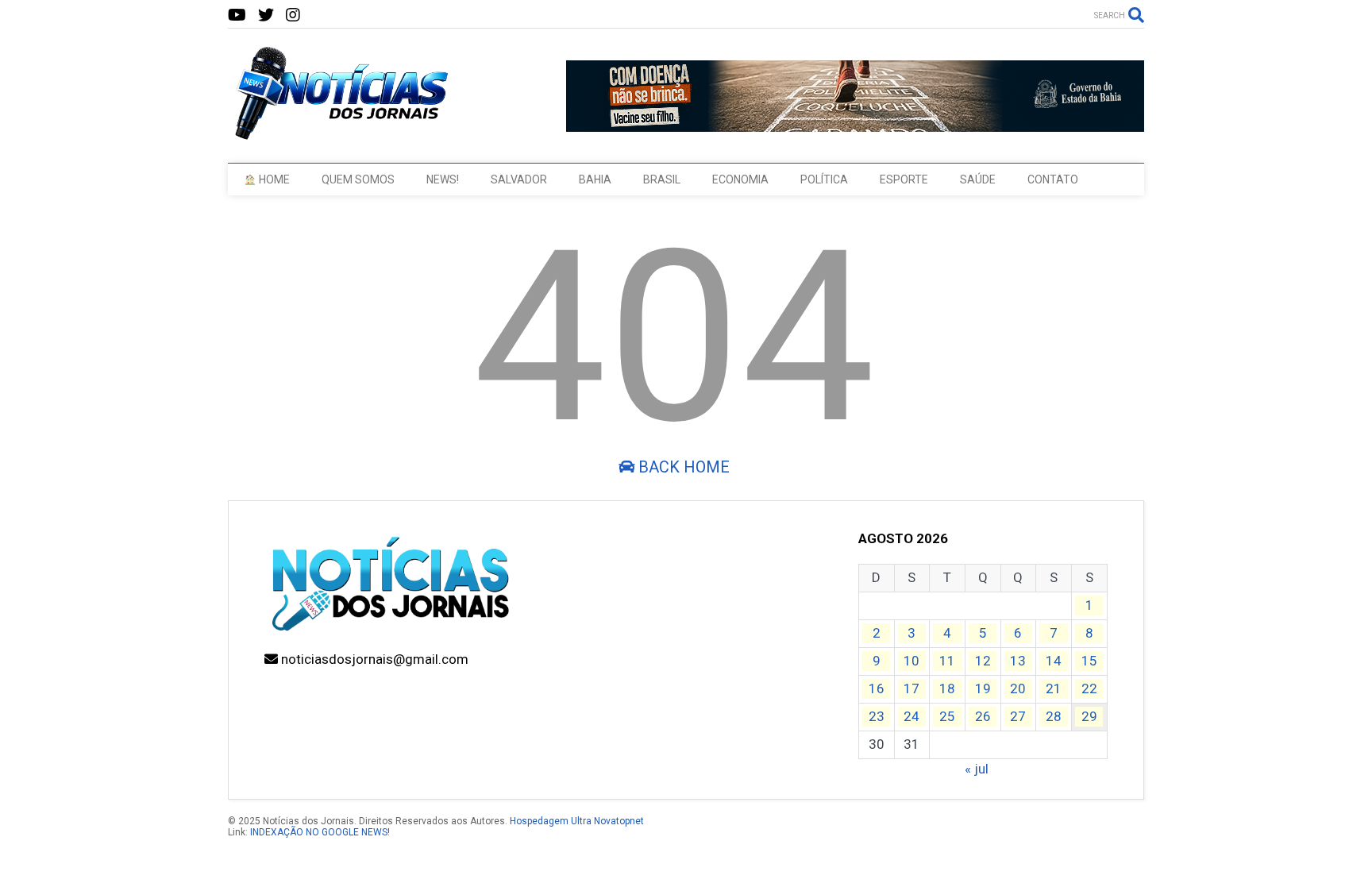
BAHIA (595, 179)
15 (1089, 661)
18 (947, 688)
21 (1054, 688)
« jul (977, 769)
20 (1018, 688)
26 (983, 716)
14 (1054, 661)
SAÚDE (978, 179)
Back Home (682, 466)
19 (983, 688)
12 (983, 661)
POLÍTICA (824, 179)
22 (1089, 688)
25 (947, 716)
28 (1054, 716)
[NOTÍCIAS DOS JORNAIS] (339, 135)
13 (1018, 661)
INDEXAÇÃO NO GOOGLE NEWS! (320, 832)
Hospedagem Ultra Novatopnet (577, 821)
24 (911, 716)
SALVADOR (519, 179)
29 (1089, 716)
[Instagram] (293, 15)
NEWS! (442, 179)
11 (947, 661)
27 (1018, 716)
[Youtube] (237, 15)
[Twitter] (266, 15)
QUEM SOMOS (358, 179)
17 (911, 688)
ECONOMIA (740, 179)
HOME (273, 179)
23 (876, 716)
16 (876, 688)
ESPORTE (904, 179)
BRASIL (661, 179)
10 (911, 661)
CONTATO (1052, 179)
